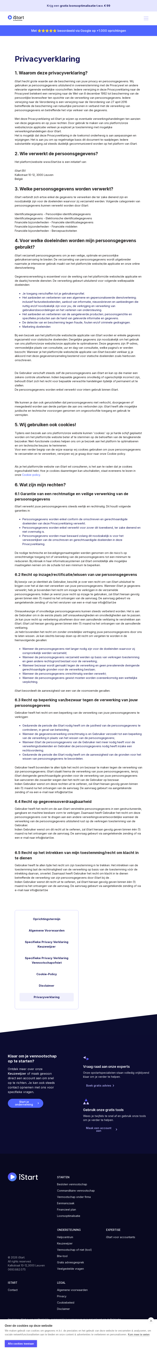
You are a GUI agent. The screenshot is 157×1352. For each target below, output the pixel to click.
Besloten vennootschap (72, 1184)
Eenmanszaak (65, 1203)
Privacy (61, 1296)
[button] (145, 18)
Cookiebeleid (65, 1302)
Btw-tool (62, 1256)
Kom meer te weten (139, 1334)
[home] (16, 18)
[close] (151, 1320)
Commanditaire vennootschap (76, 1190)
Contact (13, 1290)
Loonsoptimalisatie (68, 1215)
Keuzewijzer (17, 1073)
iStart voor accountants (120, 1237)
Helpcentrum (65, 1237)
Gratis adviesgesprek (70, 1262)
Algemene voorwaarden (72, 1290)
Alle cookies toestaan (21, 1343)
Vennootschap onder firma (74, 1197)
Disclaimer (63, 1308)
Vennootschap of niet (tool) (74, 1249)
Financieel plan (66, 1209)
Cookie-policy (31, 474)
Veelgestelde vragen (70, 1268)
